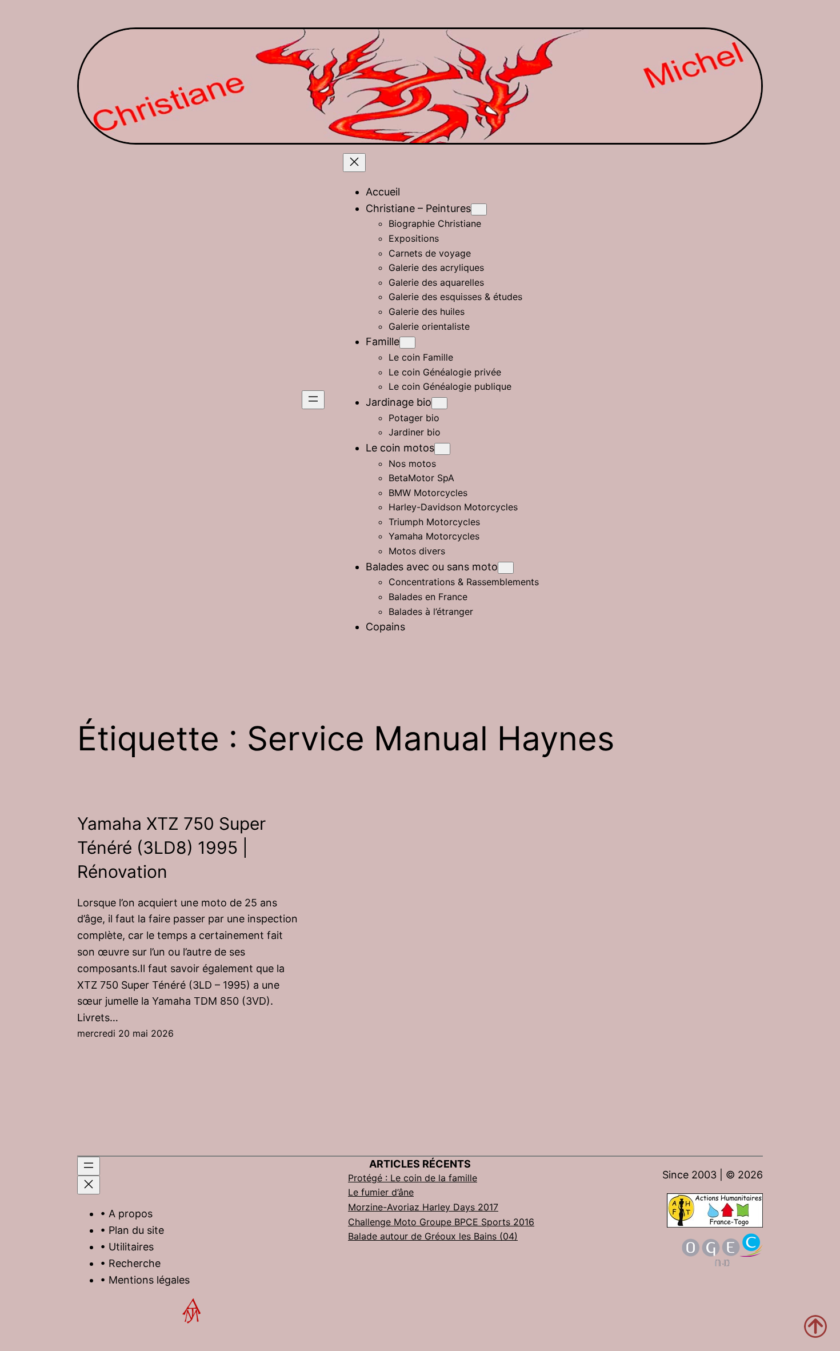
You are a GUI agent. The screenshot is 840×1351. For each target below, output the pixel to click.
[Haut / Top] (815, 1326)
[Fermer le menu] (354, 162)
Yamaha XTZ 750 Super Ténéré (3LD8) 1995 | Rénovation (171, 847)
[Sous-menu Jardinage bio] (439, 403)
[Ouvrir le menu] (313, 399)
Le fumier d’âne (381, 1192)
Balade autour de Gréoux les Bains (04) (433, 1236)
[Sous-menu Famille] (407, 343)
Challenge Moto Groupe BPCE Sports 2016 (441, 1222)
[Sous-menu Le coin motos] (442, 449)
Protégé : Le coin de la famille (412, 1178)
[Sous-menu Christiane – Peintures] (479, 209)
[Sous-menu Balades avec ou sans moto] (506, 568)
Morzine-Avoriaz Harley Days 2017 (423, 1207)
